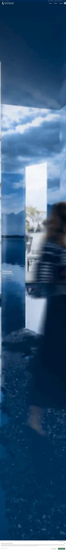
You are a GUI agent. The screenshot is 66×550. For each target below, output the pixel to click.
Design (50, 3)
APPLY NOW (4, 276)
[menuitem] (64, 1)
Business (61, 3)
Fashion (55, 3)
